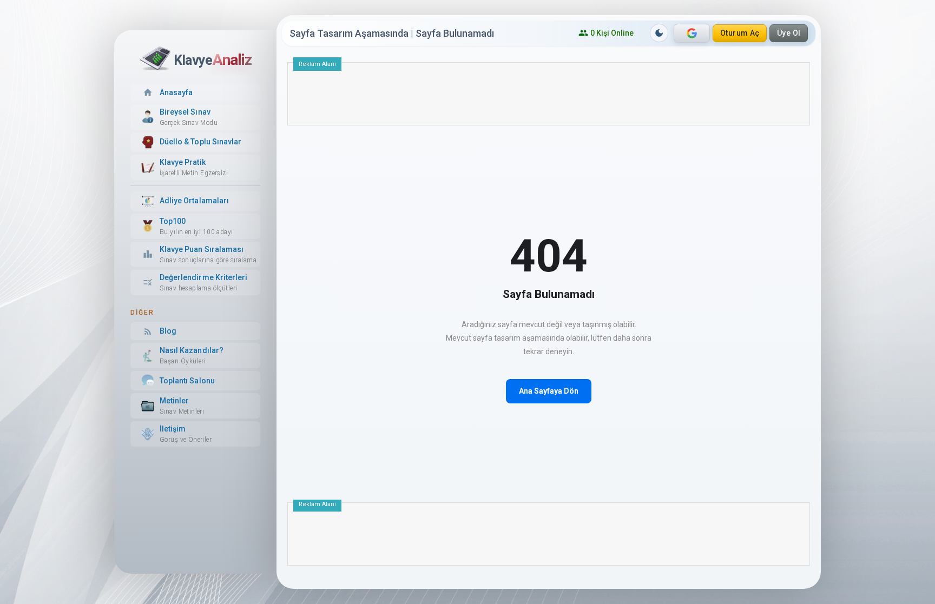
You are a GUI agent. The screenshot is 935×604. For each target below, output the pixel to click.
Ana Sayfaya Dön (548, 391)
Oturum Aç (740, 33)
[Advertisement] (548, 98)
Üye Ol (789, 33)
